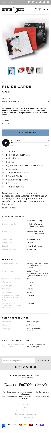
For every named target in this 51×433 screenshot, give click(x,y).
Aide (25, 408)
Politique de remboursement (25, 414)
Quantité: (6, 120)
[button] (36, 10)
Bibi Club (6, 83)
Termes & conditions (25, 417)
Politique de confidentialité (25, 411)
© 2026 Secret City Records (25, 376)
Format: (6, 98)
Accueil (25, 405)
